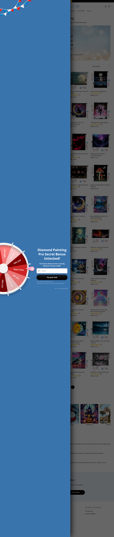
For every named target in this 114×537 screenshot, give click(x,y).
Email (44, 271)
